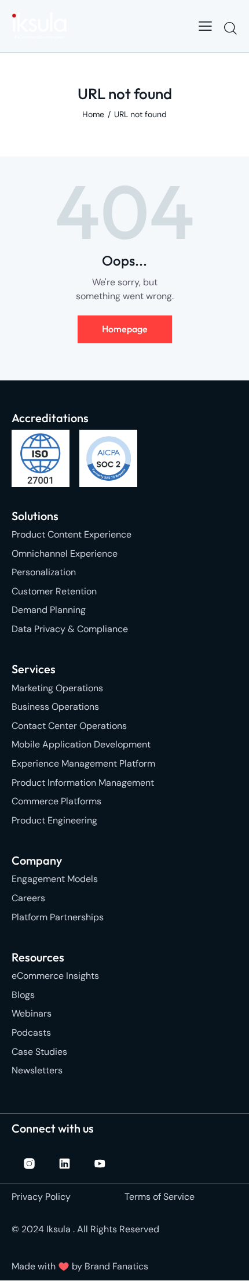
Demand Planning (49, 610)
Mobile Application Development (81, 744)
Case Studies (39, 1052)
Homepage (125, 329)
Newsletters (37, 1070)
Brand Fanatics (116, 1266)
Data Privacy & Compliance (70, 629)
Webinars (32, 1013)
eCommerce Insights (55, 976)
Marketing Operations (57, 688)
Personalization (44, 572)
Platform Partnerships (58, 917)
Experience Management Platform (83, 763)
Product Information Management (83, 782)
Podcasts (31, 1032)
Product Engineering (54, 820)
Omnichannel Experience (65, 553)
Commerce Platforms (56, 801)
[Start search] (230, 28)
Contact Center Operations (69, 726)
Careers (28, 898)
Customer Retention (54, 591)
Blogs (23, 995)
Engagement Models (55, 879)
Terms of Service (159, 1197)
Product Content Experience (71, 534)
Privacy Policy (41, 1197)
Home (93, 114)
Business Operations (55, 707)
